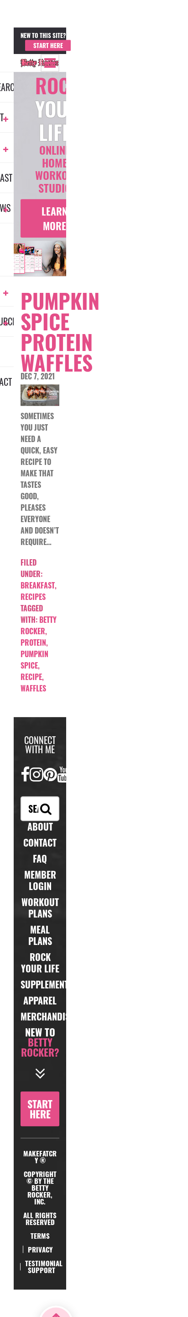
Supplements (47, 984)
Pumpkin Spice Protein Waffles (60, 331)
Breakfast (38, 585)
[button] (50, 63)
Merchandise (47, 1016)
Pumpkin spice (34, 659)
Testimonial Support (44, 1266)
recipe (31, 676)
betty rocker (39, 625)
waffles (33, 688)
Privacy (40, 1249)
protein (33, 642)
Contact (40, 842)
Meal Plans (40, 935)
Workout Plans (40, 907)
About (40, 826)
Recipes (33, 596)
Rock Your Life (40, 962)
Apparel (40, 1000)
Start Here (48, 45)
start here (39, 1108)
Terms (40, 1236)
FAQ (40, 858)
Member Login (94, 41)
